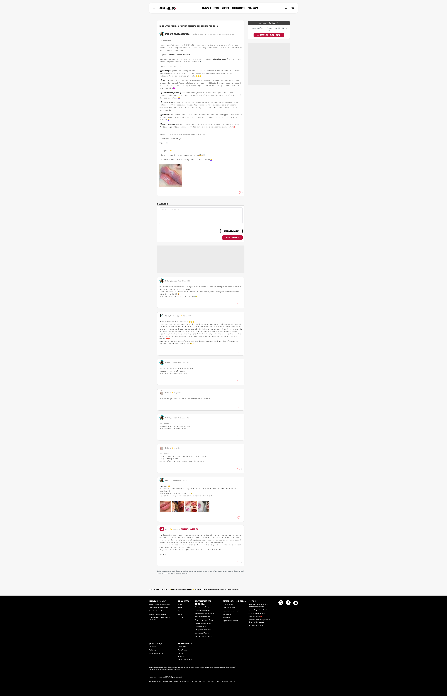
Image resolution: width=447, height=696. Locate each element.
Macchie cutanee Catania (203, 636)
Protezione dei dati (155, 681)
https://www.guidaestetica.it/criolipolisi (173, 373)
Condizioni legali (200, 681)
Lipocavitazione (228, 604)
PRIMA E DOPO (253, 8)
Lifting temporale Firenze (203, 630)
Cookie (176, 681)
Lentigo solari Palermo (202, 633)
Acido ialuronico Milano (202, 610)
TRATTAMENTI (206, 8)
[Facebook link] (288, 603)
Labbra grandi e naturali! (256, 625)
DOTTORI (216, 8)
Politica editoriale (214, 681)
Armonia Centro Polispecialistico (159, 604)
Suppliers (181, 656)
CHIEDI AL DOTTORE (238, 8)
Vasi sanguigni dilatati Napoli (204, 613)
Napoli (180, 611)
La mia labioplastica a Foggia (258, 610)
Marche (180, 653)
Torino (180, 614)
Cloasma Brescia (200, 626)
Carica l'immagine (231, 231)
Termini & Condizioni (228, 681)
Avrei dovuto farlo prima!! (257, 613)
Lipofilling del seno (229, 607)
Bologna (180, 617)
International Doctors (185, 660)
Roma (180, 604)
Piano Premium (183, 650)
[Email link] (295, 603)
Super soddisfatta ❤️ (255, 616)
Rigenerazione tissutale (230, 620)
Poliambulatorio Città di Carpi (158, 611)
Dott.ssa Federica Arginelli (157, 614)
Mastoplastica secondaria (231, 611)
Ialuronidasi (226, 617)
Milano (180, 607)
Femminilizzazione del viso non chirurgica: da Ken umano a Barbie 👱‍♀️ (186, 160)
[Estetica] (167, 8)
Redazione (152, 650)
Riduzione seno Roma (202, 607)
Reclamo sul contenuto (156, 653)
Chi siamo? (152, 647)
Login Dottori (182, 647)
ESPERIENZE (225, 8)
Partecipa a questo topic (270, 35)
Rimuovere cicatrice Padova (204, 623)
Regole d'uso (167, 681)
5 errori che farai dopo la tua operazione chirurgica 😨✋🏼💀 (183, 155)
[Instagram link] (280, 603)
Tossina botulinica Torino (203, 617)
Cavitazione (227, 614)
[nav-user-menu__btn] (293, 8)
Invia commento (232, 237)
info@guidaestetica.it (175, 677)
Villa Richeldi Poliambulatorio (158, 607)
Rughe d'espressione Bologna (204, 620)
